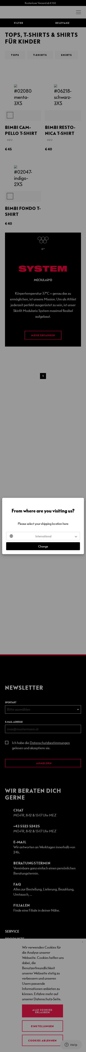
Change (43, 546)
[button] (43, 536)
